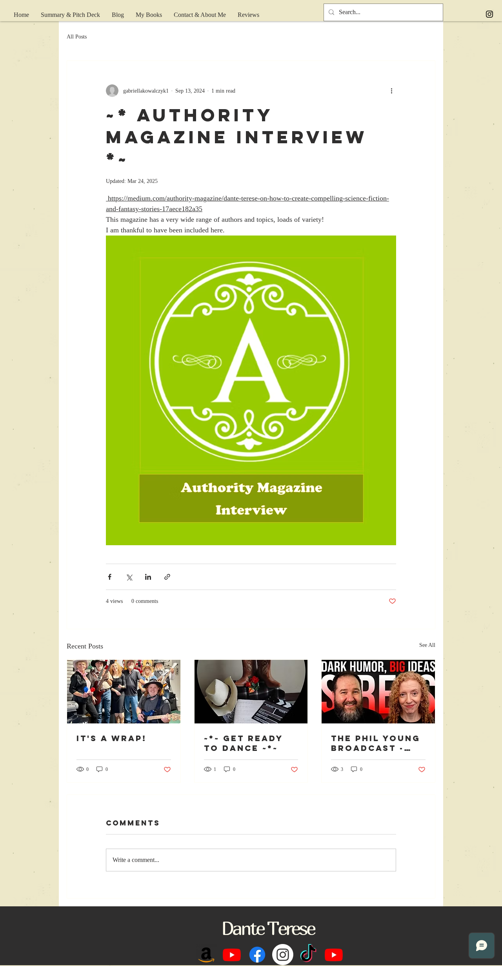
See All (427, 645)
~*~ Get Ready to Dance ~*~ (243, 743)
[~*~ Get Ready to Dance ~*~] (251, 691)
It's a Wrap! (111, 738)
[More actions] (391, 90)
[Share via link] (167, 577)
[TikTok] (308, 954)
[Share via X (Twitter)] (129, 577)
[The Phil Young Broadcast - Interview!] (378, 691)
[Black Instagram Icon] (489, 14)
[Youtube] (231, 954)
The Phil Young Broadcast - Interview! (375, 743)
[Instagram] (282, 954)
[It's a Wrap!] (123, 691)
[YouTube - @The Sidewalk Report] (333, 954)
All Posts (77, 37)
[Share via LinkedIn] (148, 577)
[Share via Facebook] (109, 577)
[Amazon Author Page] (206, 954)
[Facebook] (257, 954)
